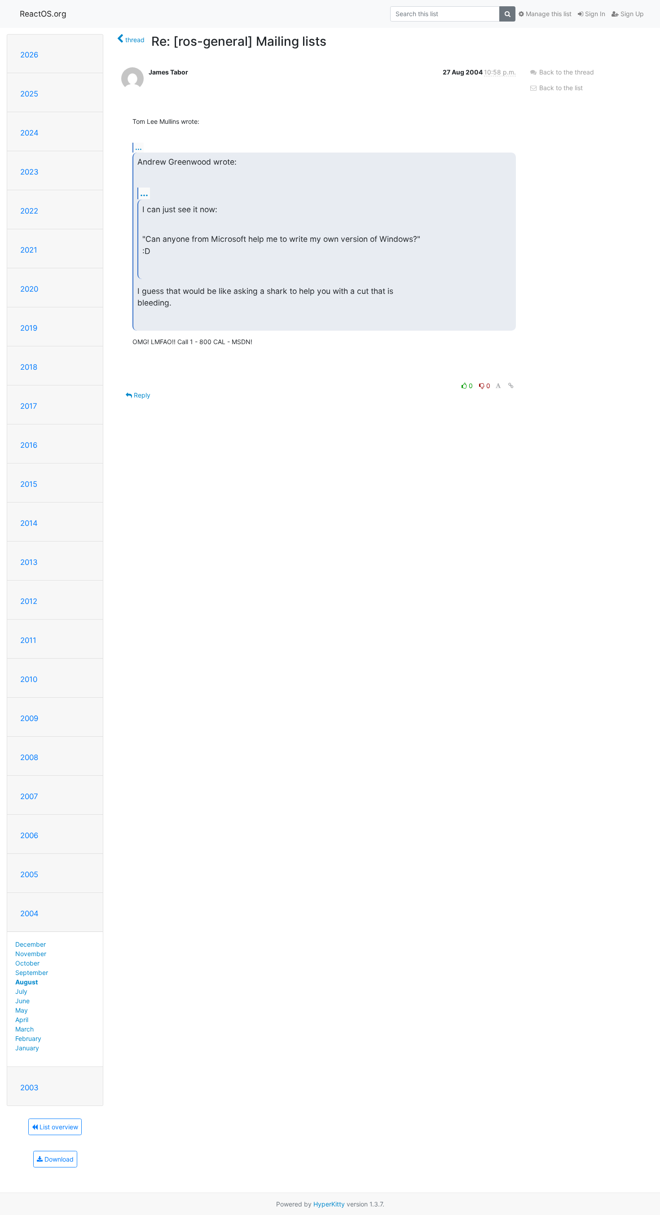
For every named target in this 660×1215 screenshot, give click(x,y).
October (27, 963)
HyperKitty (329, 1204)
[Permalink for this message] (511, 385)
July (21, 991)
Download (58, 1159)
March (24, 1029)
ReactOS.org (43, 13)
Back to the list (560, 88)
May (21, 1010)
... (138, 147)
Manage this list (548, 13)
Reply (141, 395)
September (31, 972)
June (22, 1001)
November (30, 953)
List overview (58, 1127)
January (27, 1048)
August (26, 982)
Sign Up (631, 13)
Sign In (594, 13)
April (21, 1019)
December (30, 944)
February (28, 1038)
